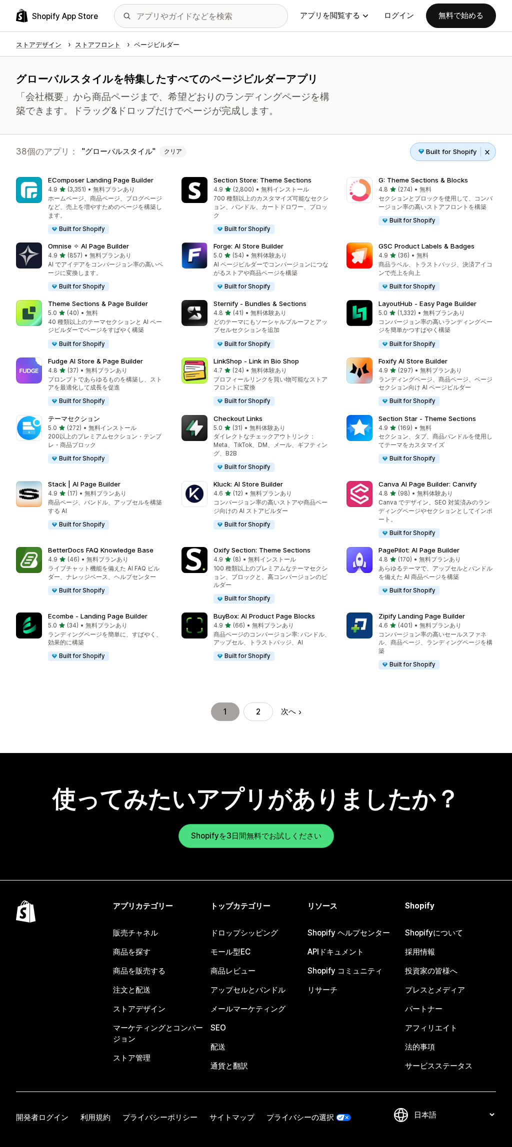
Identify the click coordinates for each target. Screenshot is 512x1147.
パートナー (423, 1009)
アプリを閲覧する (330, 15)
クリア (173, 151)
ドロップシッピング (244, 933)
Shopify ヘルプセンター (349, 933)
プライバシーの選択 (300, 1117)
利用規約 (95, 1117)
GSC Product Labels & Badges (426, 246)
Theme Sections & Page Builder (98, 304)
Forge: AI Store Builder (249, 246)
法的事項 (420, 1047)
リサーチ (323, 989)
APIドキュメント (336, 951)
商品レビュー (233, 971)
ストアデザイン (139, 1009)
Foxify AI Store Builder (413, 361)
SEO (218, 1027)
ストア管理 (131, 1057)
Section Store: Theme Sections (263, 180)
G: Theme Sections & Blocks (423, 180)
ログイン (399, 15)
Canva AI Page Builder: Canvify (427, 484)
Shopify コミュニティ (345, 971)
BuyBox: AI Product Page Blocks (264, 616)
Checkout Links (238, 418)
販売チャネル (135, 933)
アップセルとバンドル (248, 989)
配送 (218, 1047)
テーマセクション (74, 418)
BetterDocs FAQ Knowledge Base (101, 550)
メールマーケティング (248, 1009)
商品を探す (131, 951)
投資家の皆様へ (431, 971)
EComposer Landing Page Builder (101, 180)
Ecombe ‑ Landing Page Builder (98, 616)
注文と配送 (131, 989)
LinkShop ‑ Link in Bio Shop (256, 361)
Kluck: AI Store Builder (248, 484)
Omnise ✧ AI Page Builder (88, 246)
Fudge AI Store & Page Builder (95, 361)
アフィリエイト (431, 1027)
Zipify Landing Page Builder (421, 616)
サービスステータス (438, 1065)
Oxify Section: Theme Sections (262, 550)
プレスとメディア (435, 989)
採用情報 (420, 951)
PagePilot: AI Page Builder (419, 550)
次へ (288, 711)
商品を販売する (139, 971)
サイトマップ (232, 1117)
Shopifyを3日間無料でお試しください (256, 835)
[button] (91, 206)
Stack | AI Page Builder (84, 484)
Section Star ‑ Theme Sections (427, 418)
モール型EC (230, 951)
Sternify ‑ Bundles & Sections (260, 304)
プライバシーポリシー (160, 1117)
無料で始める (461, 15)
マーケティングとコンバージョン (158, 1033)
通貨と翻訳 (229, 1065)
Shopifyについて (434, 933)
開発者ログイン (42, 1117)
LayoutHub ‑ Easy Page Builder (427, 304)
